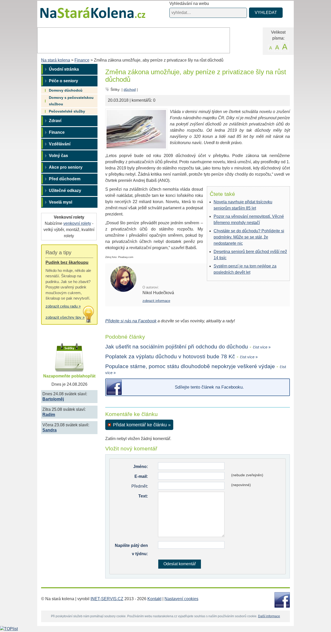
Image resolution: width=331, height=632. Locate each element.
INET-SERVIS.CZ (107, 599)
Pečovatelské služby (67, 111)
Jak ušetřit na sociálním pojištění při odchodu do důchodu (176, 347)
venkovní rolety (77, 223)
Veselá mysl (60, 202)
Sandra (49, 430)
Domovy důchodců (65, 90)
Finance (81, 60)
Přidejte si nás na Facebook (130, 321)
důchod (130, 89)
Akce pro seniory (65, 167)
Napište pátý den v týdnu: (131, 549)
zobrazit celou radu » (63, 306)
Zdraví (55, 120)
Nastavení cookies (181, 599)
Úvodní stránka (64, 69)
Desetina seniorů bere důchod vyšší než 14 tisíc (250, 254)
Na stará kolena (87, 15)
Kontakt (154, 599)
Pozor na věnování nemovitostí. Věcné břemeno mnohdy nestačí (249, 219)
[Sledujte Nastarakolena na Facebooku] (282, 599)
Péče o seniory (63, 81)
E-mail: (141, 476)
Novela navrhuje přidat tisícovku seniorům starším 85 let (243, 205)
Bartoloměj (53, 399)
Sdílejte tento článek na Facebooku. (209, 387)
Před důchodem (64, 179)
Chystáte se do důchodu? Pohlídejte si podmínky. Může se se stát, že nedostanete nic (249, 237)
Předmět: (139, 486)
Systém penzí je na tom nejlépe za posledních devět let (245, 269)
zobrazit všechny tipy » (65, 317)
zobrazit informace (156, 301)
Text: (143, 496)
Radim (48, 414)
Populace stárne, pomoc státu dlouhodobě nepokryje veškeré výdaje (190, 366)
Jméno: (140, 466)
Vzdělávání (59, 144)
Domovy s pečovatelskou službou (71, 100)
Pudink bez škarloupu (67, 262)
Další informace (269, 616)
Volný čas (58, 155)
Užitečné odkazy (65, 190)
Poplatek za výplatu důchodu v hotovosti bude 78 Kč (170, 356)
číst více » (261, 347)
